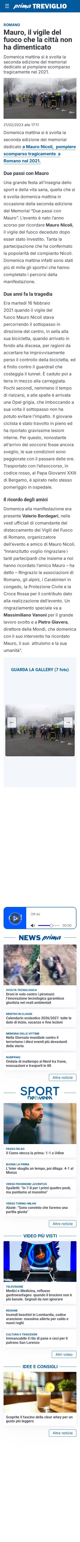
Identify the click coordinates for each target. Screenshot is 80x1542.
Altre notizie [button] (63, 1077)
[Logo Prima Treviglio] (40, 6)
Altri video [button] (64, 1354)
